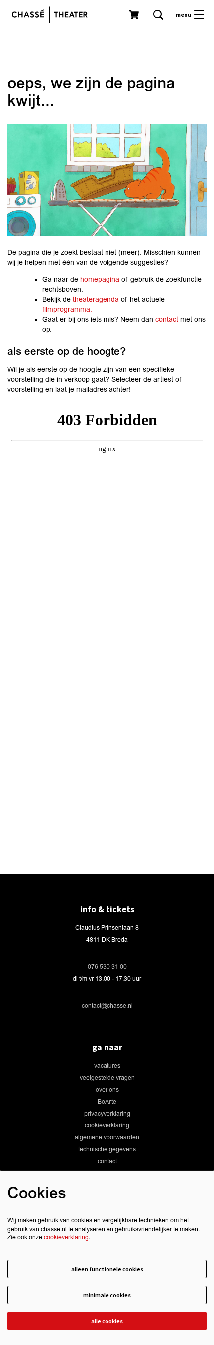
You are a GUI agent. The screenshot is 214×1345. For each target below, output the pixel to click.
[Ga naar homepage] (52, 15)
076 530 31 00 (107, 967)
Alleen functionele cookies (107, 1269)
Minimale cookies (107, 1295)
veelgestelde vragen (107, 1078)
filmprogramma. (67, 309)
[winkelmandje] (134, 15)
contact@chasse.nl (107, 1005)
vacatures (107, 1066)
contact (166, 319)
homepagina (99, 279)
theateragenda (96, 299)
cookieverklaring (107, 1125)
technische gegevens (107, 1149)
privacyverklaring (107, 1114)
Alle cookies (107, 1321)
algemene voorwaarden (107, 1137)
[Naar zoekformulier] (158, 15)
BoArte (107, 1102)
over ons (107, 1090)
